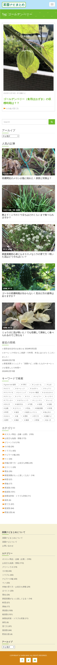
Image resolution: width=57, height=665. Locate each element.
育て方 (16, 108)
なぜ (49, 384)
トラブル (8, 450)
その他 (8, 108)
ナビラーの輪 (10, 454)
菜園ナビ (48, 416)
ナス (28, 396)
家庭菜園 (39, 408)
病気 (6, 500)
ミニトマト (38, 400)
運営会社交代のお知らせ (14, 348)
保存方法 (19, 404)
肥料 (26, 416)
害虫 (28, 408)
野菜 (37, 420)
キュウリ (48, 388)
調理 (6, 420)
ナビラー (38, 396)
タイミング (22, 392)
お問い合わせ (7, 545)
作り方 (7, 404)
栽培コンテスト (31, 412)
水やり (7, 416)
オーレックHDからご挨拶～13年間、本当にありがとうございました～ (28, 354)
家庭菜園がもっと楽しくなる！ (18, 475)
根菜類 (7, 491)
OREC (25, 384)
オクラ (7, 388)
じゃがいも (37, 384)
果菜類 (7, 487)
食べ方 (48, 420)
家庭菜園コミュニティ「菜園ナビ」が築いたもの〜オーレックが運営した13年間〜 (28, 365)
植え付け (48, 412)
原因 (40, 404)
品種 (6, 408)
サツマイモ (9, 392)
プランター (9, 400)
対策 (50, 408)
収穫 (50, 404)
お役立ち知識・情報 (13, 438)
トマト (19, 396)
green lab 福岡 (10, 384)
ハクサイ (50, 396)
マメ (6, 459)
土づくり (17, 408)
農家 (17, 420)
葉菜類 (7, 508)
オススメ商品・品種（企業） (17, 434)
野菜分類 (8, 512)
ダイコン (8, 396)
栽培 (17, 412)
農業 (27, 420)
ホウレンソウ (23, 400)
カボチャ (35, 388)
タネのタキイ (48, 392)
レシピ (50, 400)
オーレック (21, 388)
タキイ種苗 (35, 392)
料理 (6, 412)
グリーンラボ (10, 442)
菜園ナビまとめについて (12, 538)
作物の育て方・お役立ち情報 (17, 463)
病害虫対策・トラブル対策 (16, 496)
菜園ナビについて (9, 542)
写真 (30, 404)
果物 (6, 483)
